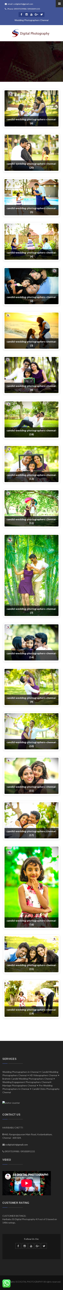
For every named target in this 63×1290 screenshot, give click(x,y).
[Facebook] (21, 14)
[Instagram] (26, 14)
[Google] (36, 14)
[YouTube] (31, 14)
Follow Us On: (31, 1239)
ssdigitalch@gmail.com (16, 1144)
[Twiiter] (41, 14)
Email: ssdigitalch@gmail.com (20, 4)
